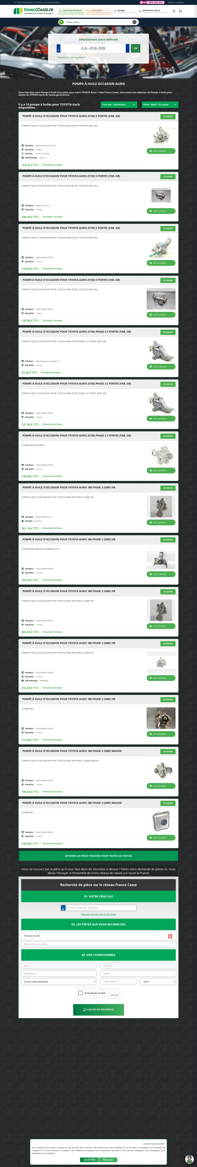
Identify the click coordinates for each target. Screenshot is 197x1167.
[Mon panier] (180, 11)
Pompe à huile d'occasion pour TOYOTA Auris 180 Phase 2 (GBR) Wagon (72, 751)
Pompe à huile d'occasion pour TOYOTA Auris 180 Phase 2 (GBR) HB (68, 487)
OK (135, 48)
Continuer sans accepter (154, 1143)
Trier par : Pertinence (119, 104)
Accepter (89, 1159)
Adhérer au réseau (175, 2)
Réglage (108, 1159)
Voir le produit (159, 151)
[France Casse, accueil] (33, 11)
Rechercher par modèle (71, 57)
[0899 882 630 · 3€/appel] (152, 2)
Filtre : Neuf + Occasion (160, 104)
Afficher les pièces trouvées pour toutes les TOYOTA (98, 855)
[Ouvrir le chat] (189, 1161)
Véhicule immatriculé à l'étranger (98, 914)
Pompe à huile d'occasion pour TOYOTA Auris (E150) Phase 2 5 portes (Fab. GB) (76, 331)
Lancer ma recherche (100, 1009)
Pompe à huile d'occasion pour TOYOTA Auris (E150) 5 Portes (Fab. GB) (71, 116)
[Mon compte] (174, 11)
